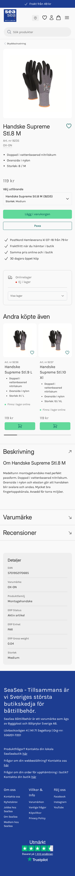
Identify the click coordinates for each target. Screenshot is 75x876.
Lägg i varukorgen (37, 214)
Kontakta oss (12, 796)
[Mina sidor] (51, 17)
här (24, 753)
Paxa (37, 226)
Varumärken (36, 802)
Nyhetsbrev (11, 802)
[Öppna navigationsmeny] (67, 17)
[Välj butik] (35, 18)
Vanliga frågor (37, 807)
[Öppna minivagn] (58, 17)
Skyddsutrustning (16, 43)
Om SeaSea (11, 816)
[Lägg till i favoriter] (32, 352)
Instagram (60, 802)
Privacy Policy (37, 818)
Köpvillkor (35, 812)
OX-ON (7, 145)
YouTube (59, 807)
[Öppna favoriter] (44, 17)
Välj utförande (13, 189)
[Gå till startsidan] (10, 15)
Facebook (60, 796)
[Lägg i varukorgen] (20, 426)
